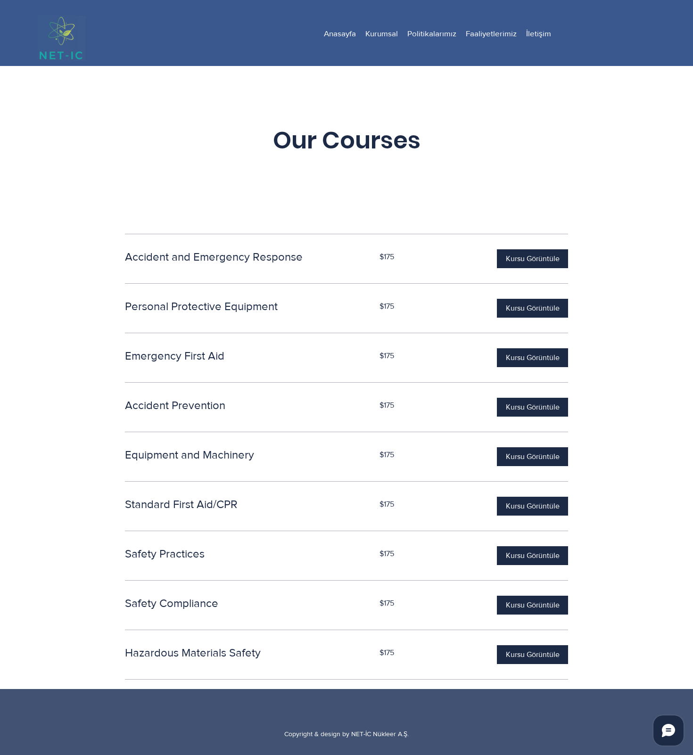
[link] (241, 256)
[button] (532, 258)
